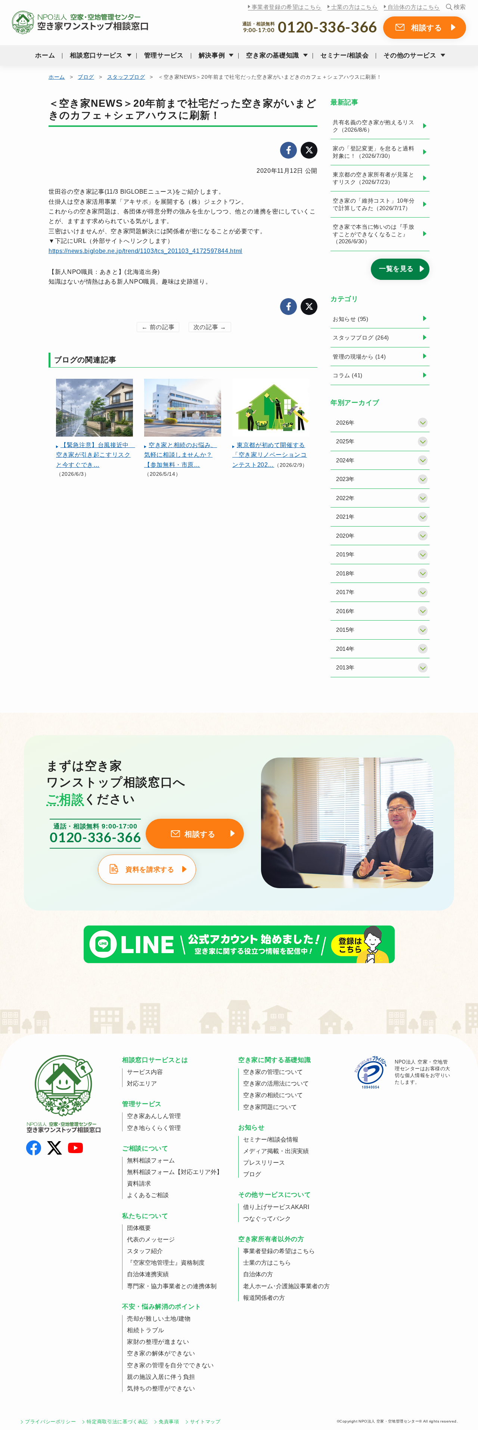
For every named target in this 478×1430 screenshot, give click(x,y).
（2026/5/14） (180, 459)
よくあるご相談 (148, 1195)
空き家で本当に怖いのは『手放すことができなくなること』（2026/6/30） (373, 234)
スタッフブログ (126, 77)
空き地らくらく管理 (154, 1128)
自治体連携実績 (148, 1274)
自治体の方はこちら (414, 7)
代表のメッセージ (151, 1239)
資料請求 (139, 1183)
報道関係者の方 (264, 1298)
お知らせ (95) (350, 319)
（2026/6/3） (95, 459)
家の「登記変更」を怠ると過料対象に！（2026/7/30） (373, 152)
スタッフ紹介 (145, 1251)
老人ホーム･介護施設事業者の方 (286, 1286)
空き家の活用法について (276, 1083)
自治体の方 (258, 1274)
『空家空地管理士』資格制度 (166, 1262)
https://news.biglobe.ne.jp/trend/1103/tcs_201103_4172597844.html (145, 251)
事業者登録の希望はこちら (287, 7)
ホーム (45, 55)
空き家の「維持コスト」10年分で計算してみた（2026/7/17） (374, 204)
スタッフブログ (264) (361, 337)
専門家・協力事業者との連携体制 (172, 1286)
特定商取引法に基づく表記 (117, 1421)
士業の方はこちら (354, 7)
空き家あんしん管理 (154, 1116)
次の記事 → (209, 327)
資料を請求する (149, 869)
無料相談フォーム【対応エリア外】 (175, 1172)
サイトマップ (205, 1421)
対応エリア (142, 1083)
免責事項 (169, 1421)
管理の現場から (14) (359, 356)
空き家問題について (270, 1107)
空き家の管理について (273, 1072)
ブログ (86, 77)
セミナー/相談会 (344, 55)
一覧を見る (396, 268)
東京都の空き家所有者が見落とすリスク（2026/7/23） (373, 178)
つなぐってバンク (267, 1218)
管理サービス (164, 55)
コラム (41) (348, 375)
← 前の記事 (158, 327)
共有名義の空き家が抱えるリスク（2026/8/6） (373, 126)
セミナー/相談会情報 (270, 1139)
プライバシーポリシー (50, 1421)
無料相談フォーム (151, 1160)
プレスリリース (264, 1162)
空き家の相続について (273, 1095)
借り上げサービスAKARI (276, 1207)
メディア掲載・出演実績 (276, 1151)
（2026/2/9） (270, 455)
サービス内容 (145, 1072)
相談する (426, 28)
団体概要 (139, 1228)
